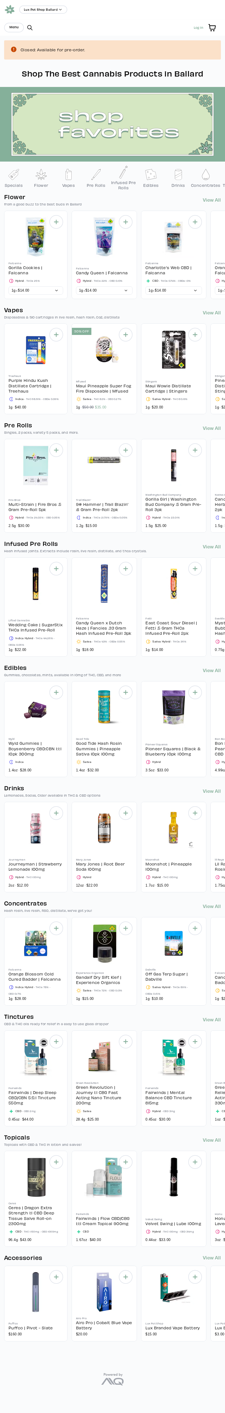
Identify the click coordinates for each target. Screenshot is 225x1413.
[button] (212, 27)
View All (212, 199)
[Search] (30, 27)
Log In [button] (198, 27)
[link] (14, 178)
